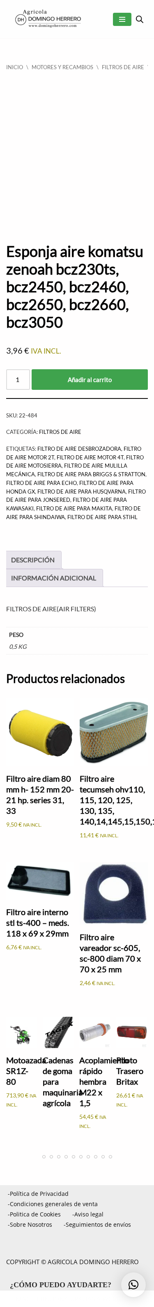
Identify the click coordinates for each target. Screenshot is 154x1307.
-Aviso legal (87, 1214)
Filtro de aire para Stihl (102, 517)
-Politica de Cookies (34, 1214)
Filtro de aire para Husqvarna (81, 491)
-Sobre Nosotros (30, 1224)
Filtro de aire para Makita (74, 508)
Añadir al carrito (90, 379)
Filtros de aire (123, 67)
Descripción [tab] (33, 560)
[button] (133, 1284)
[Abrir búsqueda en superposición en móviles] (140, 19)
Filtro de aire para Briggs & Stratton (91, 474)
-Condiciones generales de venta (53, 1204)
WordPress (120, 1299)
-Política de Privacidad (38, 1194)
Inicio (14, 67)
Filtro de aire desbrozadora (79, 448)
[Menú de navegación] (122, 19)
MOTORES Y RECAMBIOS (62, 67)
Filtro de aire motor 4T (90, 457)
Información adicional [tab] (53, 578)
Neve (23, 1299)
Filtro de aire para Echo (41, 483)
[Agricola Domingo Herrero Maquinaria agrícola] (47, 19)
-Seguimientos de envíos (97, 1224)
